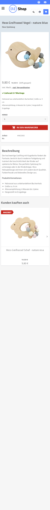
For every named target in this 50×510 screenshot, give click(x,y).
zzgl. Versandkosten (21, 87)
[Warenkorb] (45, 11)
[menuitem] (3, 8)
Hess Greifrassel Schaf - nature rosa (25, 250)
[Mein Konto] (39, 11)
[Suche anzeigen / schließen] (33, 11)
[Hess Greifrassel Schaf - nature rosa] (25, 227)
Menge (4, 115)
